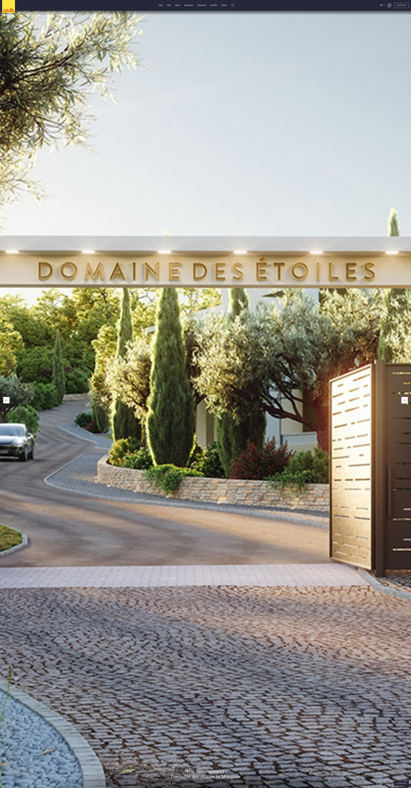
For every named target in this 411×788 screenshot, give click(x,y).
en (381, 5)
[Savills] (8, 6)
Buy (161, 5)
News (224, 5)
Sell (169, 5)
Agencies (188, 5)
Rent (177, 5)
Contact (402, 5)
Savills (214, 5)
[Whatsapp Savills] (389, 5)
